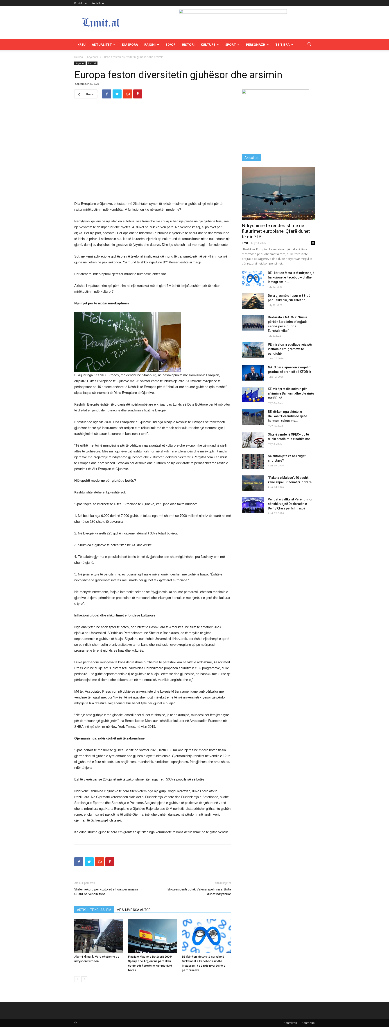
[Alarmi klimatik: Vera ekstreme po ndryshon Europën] (98, 936)
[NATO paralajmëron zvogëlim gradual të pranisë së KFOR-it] (253, 373)
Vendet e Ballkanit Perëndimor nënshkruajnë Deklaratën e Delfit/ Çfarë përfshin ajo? (290, 504)
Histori (188, 44)
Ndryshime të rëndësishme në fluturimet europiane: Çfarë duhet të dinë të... (276, 231)
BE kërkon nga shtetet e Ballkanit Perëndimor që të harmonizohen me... (287, 416)
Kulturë (208, 44)
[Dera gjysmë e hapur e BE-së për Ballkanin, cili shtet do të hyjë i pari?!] (253, 301)
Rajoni (150, 44)
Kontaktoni (80, 3)
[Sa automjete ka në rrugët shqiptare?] (253, 461)
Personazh (255, 44)
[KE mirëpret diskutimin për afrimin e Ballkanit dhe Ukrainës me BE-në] (253, 394)
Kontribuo (98, 3)
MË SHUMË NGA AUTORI (134, 910)
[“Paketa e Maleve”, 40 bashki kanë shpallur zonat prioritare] (253, 483)
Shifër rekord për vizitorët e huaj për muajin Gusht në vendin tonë (106, 891)
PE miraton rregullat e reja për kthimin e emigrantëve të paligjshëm (290, 349)
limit (245, 242)
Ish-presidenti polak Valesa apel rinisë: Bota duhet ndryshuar (199, 891)
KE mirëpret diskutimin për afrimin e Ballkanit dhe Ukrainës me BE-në (291, 393)
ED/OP (171, 44)
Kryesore (93, 57)
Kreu (81, 44)
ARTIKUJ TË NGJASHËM (94, 910)
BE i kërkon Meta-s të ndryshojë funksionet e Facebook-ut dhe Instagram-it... (291, 277)
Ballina (78, 57)
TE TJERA (282, 44)
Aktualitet (102, 44)
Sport (230, 44)
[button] (309, 45)
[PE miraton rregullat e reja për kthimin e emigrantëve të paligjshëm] (253, 350)
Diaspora (130, 44)
